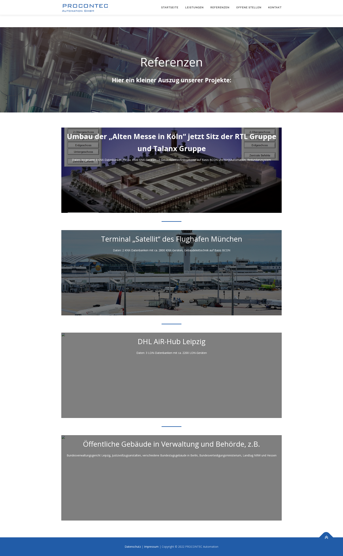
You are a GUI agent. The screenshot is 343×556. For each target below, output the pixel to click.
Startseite (169, 7)
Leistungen (194, 7)
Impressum (151, 546)
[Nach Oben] (326, 537)
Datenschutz (133, 546)
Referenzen (219, 7)
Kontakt (275, 7)
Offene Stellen (248, 7)
